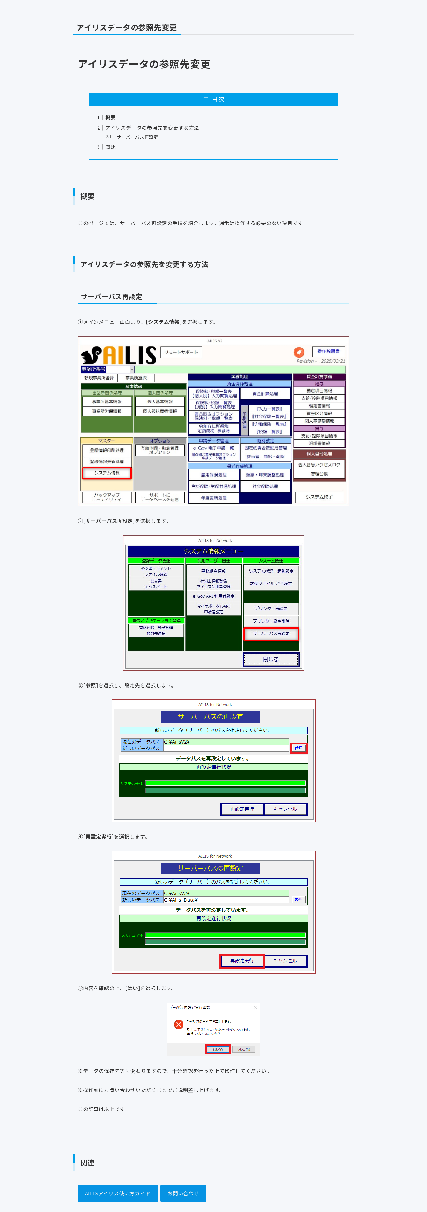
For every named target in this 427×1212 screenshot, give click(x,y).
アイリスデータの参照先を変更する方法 (152, 127)
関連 (110, 146)
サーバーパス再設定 (137, 136)
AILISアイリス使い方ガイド (117, 1193)
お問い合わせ (183, 1193)
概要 (110, 117)
